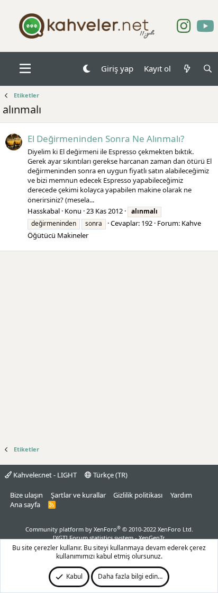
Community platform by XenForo (109, 529)
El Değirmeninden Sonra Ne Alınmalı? (106, 138)
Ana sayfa (25, 504)
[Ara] (207, 68)
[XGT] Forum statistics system (109, 538)
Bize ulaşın (26, 495)
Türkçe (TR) (110, 475)
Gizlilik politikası (137, 495)
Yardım (181, 495)
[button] (25, 69)
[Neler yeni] (186, 68)
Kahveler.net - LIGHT (44, 475)
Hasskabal (44, 211)
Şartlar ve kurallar (78, 495)
